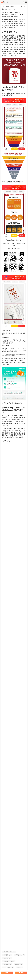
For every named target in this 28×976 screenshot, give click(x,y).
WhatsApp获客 (7, 964)
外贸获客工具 (7, 955)
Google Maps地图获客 (9, 951)
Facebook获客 (18, 964)
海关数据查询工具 (19, 955)
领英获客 (19, 967)
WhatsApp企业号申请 (9, 961)
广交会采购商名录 (8, 967)
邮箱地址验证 (7, 958)
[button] (23, 2)
